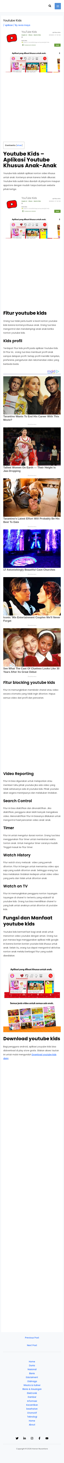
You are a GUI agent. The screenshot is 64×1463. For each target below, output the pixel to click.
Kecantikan (32, 1405)
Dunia (32, 1365)
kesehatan (32, 1408)
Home (32, 1361)
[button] (50, 6)
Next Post (32, 1345)
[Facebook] (39, 1438)
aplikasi (9, 25)
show (19, 145)
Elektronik (32, 1393)
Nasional (32, 1369)
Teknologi (32, 1416)
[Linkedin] (24, 1438)
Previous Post (32, 1337)
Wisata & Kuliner (32, 1385)
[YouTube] (47, 1438)
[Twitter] (17, 1438)
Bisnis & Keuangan (32, 1389)
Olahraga (32, 1381)
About (32, 1424)
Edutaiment (32, 1377)
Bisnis (32, 1373)
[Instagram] (32, 1438)
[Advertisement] (32, 109)
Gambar (32, 1397)
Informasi (32, 1401)
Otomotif (32, 1412)
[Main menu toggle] (58, 6)
